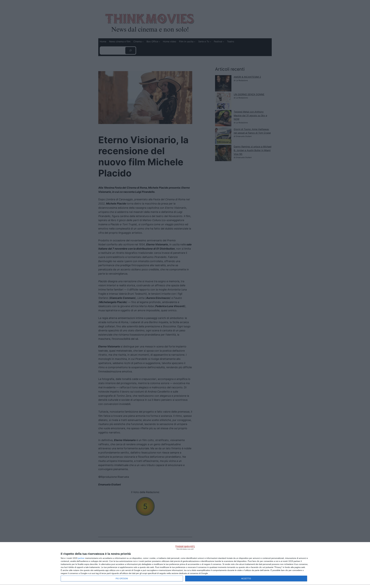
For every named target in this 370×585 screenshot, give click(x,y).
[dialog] (185, 563)
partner (81, 558)
